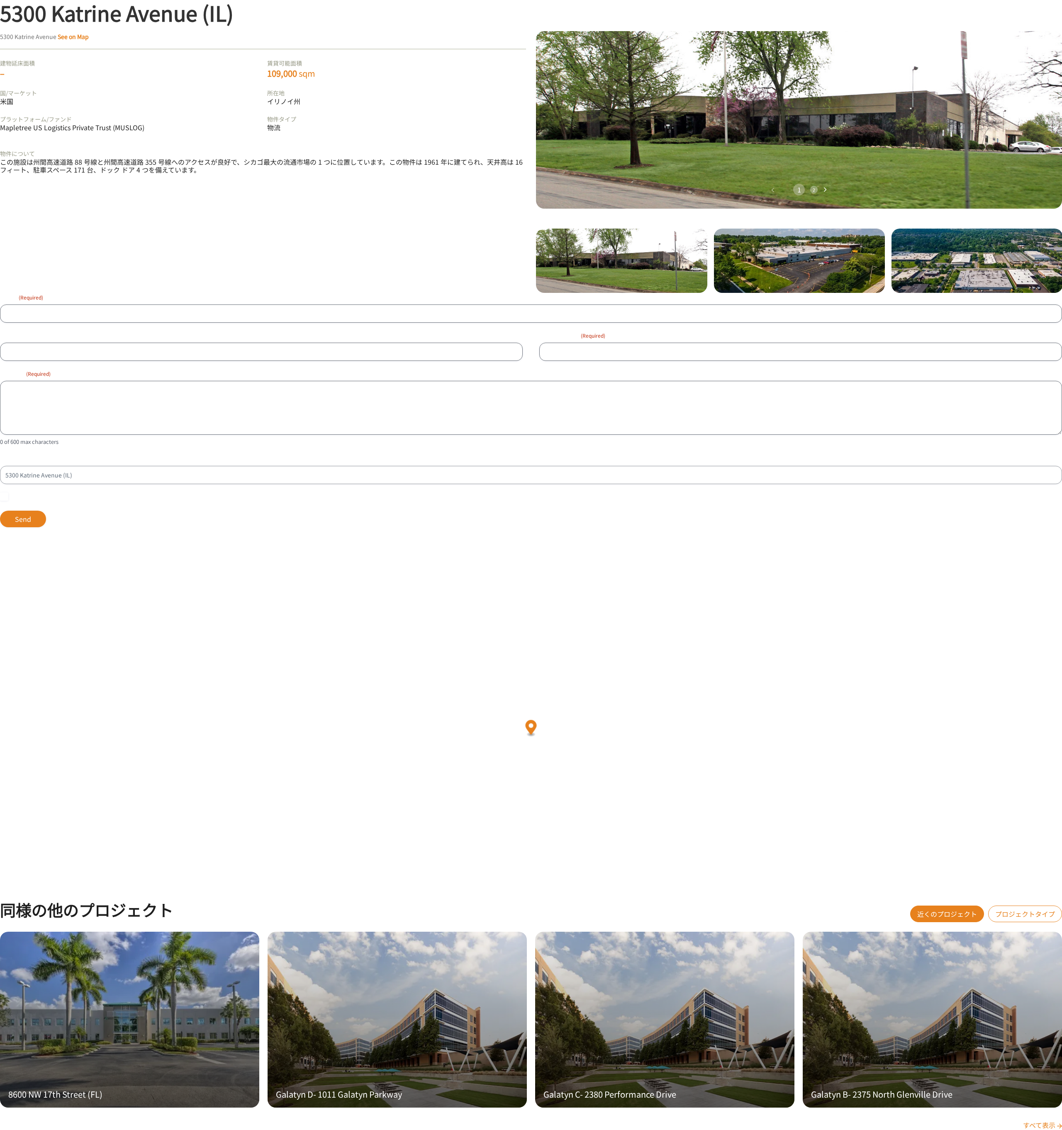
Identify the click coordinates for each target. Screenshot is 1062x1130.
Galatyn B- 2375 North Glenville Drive (881, 1094)
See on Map (73, 36)
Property (11, 458)
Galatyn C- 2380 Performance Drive (609, 1094)
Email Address (572, 335)
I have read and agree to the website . (82, 496)
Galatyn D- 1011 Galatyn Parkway (339, 1094)
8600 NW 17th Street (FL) (55, 1094)
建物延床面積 (17, 63)
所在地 (276, 93)
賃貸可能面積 (284, 63)
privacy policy (131, 496)
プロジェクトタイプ (1025, 914)
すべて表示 (1040, 1125)
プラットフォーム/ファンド (36, 119)
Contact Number (22, 335)
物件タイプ (281, 119)
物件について (17, 153)
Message (25, 373)
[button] (825, 190)
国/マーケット (18, 93)
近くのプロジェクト (947, 914)
